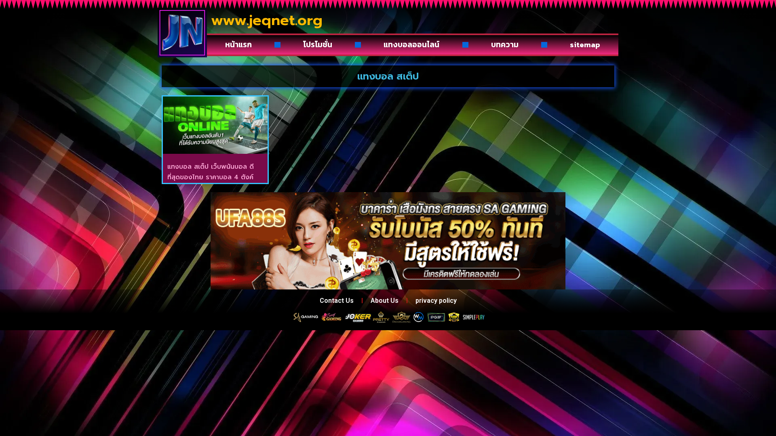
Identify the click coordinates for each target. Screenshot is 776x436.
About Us (385, 300)
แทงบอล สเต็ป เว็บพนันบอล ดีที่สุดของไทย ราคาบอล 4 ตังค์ (210, 172)
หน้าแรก (238, 44)
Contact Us (337, 300)
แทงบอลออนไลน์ (411, 44)
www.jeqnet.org (267, 20)
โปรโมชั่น (317, 44)
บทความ (505, 44)
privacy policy (436, 300)
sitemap (585, 44)
